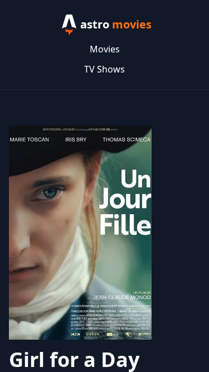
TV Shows (104, 69)
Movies (105, 49)
